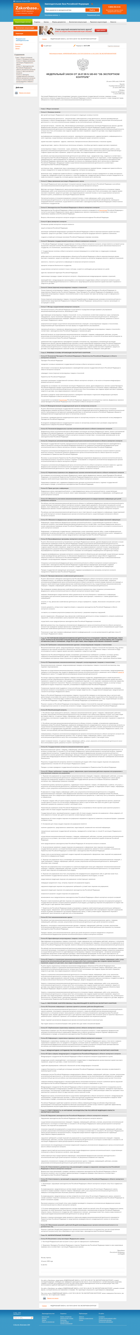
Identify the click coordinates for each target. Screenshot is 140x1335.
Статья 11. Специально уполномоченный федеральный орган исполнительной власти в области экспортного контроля (81, 441)
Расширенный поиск (93, 15)
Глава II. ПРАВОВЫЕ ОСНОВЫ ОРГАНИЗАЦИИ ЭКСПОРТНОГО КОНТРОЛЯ (65, 352)
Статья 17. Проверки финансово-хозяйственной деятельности (62, 576)
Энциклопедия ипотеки (23, 22)
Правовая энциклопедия (98, 22)
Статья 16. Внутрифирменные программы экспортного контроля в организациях (68, 539)
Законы (46, 22)
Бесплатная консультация (78, 22)
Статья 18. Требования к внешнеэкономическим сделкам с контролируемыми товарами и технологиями (76, 644)
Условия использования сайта (107, 1318)
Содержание (19, 55)
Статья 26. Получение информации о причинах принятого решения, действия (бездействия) (72, 1006)
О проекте (102, 1316)
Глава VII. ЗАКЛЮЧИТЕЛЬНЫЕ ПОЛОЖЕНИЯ (56, 1235)
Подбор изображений (66, 1323)
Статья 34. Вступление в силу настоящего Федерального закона (62, 1238)
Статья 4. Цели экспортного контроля (53, 221)
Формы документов (59, 22)
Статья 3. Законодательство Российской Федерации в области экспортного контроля (25, 67)
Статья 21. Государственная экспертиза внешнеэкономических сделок (65, 746)
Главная (44, 39)
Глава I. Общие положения (23, 57)
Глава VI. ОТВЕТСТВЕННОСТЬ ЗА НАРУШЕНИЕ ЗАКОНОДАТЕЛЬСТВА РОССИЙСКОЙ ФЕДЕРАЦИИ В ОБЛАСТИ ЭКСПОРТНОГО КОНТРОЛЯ (77, 1111)
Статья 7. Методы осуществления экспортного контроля (60, 306)
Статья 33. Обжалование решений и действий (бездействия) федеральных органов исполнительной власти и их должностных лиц (79, 1225)
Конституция (19, 44)
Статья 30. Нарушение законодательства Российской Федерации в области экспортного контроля (74, 1115)
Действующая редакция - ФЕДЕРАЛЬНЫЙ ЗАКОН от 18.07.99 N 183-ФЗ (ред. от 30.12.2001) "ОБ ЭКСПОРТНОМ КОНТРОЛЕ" (82, 53)
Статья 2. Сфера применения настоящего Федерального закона (25, 62)
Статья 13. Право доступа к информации (55, 488)
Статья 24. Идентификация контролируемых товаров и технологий (64, 938)
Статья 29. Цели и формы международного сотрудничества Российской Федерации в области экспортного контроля (81, 1053)
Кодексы (37, 22)
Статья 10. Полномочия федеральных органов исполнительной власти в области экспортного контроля (76, 428)
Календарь (63, 1320)
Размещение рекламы (105, 1320)
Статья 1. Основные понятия (25, 59)
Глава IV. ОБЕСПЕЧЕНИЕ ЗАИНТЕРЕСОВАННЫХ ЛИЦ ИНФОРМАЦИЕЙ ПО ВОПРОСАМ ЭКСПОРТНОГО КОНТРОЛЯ (78, 1003)
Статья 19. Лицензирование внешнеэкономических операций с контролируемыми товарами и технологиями (78, 662)
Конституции (103, 210)
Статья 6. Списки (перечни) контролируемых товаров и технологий (25, 81)
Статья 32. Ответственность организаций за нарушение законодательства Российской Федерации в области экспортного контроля (82, 1179)
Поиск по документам (48, 1322)
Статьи (81, 1320)
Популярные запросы (51, 15)
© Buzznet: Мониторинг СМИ (21, 1325)
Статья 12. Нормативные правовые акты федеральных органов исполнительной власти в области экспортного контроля (82, 472)
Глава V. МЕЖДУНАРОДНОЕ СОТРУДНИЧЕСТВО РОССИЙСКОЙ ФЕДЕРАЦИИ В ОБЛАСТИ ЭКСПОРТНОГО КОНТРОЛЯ (79, 1050)
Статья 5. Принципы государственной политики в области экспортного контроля (25, 76)
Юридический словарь (66, 1318)
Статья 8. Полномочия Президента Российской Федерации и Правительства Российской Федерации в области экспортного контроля (79, 356)
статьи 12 (121, 672)
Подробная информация (114, 46)
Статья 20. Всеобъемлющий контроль (54, 710)
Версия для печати (24, 93)
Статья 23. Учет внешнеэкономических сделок (56, 917)
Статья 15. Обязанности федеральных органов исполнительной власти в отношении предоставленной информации (80, 519)
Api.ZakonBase (64, 1322)
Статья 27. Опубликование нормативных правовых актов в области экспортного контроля (72, 1027)
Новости (113, 22)
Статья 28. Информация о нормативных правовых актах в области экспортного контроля (71, 1038)
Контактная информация (106, 1322)
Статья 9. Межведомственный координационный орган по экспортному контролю (68, 406)
